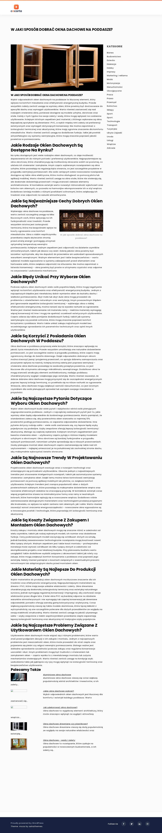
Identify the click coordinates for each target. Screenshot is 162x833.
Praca (110, 94)
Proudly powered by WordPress (27, 823)
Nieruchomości (115, 87)
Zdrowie (111, 148)
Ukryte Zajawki (114, 132)
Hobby (110, 68)
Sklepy (110, 110)
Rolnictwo (112, 106)
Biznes (110, 52)
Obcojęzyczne (114, 90)
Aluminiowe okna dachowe (57, 674)
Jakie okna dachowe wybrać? (58, 691)
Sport (110, 113)
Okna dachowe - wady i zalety (59, 740)
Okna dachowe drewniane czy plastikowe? (65, 723)
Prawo (110, 98)
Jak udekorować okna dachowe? (60, 707)
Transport (112, 125)
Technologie (113, 121)
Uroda (110, 136)
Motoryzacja (113, 83)
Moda (110, 79)
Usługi (110, 140)
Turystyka (112, 129)
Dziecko (111, 60)
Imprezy (111, 71)
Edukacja (111, 64)
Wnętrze (111, 144)
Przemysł (111, 102)
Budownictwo (114, 56)
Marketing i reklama (117, 75)
